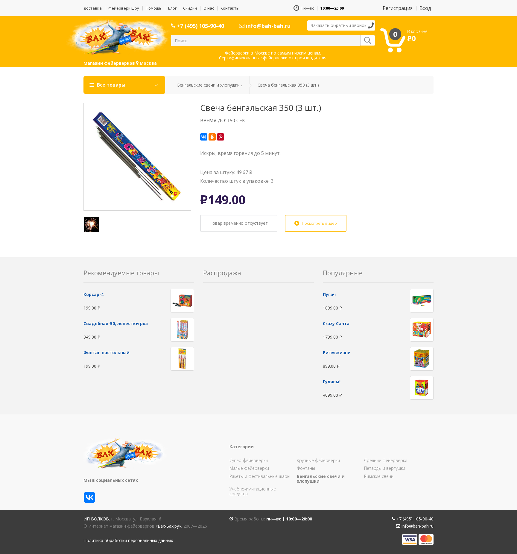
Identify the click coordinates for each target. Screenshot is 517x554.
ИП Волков (96, 519)
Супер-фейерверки (248, 460)
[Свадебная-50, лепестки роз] (182, 329)
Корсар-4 (93, 294)
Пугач (329, 294)
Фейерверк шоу (123, 8)
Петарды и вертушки (384, 468)
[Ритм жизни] (421, 358)
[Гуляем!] (421, 387)
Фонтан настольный (106, 352)
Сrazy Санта (336, 323)
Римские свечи (378, 476)
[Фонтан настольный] (182, 358)
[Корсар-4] (182, 300)
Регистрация (398, 8)
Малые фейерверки (249, 468)
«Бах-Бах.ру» (168, 526)
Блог (172, 8)
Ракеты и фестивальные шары (259, 476)
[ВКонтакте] (203, 137)
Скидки (190, 8)
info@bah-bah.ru (267, 25)
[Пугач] (421, 300)
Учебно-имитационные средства (252, 491)
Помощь (154, 8)
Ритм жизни (337, 352)
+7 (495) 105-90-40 (199, 25)
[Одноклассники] (212, 137)
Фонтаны (306, 468)
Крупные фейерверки (318, 460)
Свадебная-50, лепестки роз (115, 323)
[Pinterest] (220, 137)
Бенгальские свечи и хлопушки (208, 85)
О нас (208, 8)
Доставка (92, 8)
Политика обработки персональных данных (128, 540)
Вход (425, 8)
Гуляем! (331, 381)
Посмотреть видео (319, 223)
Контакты (230, 8)
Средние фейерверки (385, 460)
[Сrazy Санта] (421, 329)
